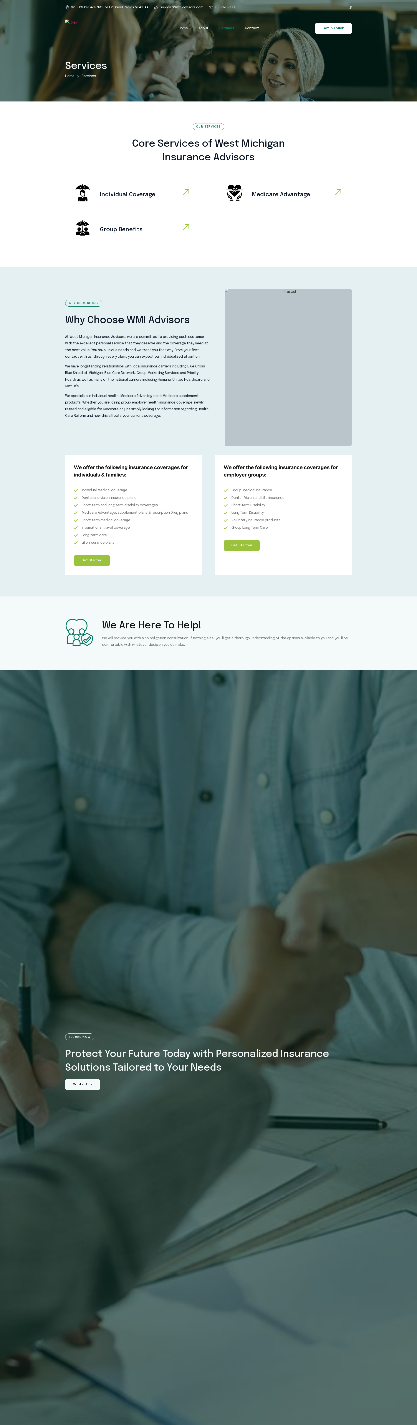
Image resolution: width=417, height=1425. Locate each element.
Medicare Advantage (281, 195)
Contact (252, 28)
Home (183, 28)
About (203, 28)
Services (226, 28)
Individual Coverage (127, 195)
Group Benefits (121, 230)
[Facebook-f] (350, 7)
